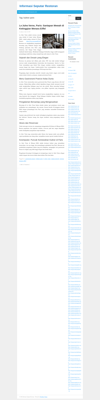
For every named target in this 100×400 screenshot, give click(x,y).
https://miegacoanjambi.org (74, 239)
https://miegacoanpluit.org (73, 219)
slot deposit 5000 (71, 70)
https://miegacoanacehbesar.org (74, 313)
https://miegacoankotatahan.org (74, 184)
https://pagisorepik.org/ (73, 119)
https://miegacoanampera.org (75, 187)
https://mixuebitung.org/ (73, 113)
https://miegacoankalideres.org (74, 211)
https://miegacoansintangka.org (74, 286)
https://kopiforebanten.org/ (73, 106)
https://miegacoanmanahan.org (74, 267)
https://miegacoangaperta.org (74, 256)
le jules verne (47, 159)
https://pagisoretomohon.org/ (74, 127)
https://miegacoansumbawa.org (74, 345)
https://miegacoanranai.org (73, 182)
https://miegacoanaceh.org (73, 180)
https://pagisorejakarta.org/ (73, 123)
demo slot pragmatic (72, 73)
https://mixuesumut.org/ (73, 159)
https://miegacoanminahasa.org (74, 243)
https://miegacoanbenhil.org (74, 199)
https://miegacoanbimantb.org (74, 299)
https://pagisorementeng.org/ (74, 126)
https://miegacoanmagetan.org (74, 308)
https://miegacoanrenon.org (74, 167)
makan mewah (55, 159)
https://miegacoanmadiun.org (74, 384)
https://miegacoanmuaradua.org (74, 227)
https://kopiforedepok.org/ (73, 150)
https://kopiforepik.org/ (73, 136)
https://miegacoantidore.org (74, 179)
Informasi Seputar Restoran (38, 6)
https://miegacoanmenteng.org (74, 216)
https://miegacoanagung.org (74, 177)
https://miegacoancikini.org (74, 200)
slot (69, 93)
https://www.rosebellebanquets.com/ (27, 12)
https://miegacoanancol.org (73, 377)
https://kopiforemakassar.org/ (74, 141)
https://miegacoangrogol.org (74, 209)
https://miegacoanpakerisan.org (74, 382)
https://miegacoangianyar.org (74, 244)
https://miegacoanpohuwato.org (74, 273)
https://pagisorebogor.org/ (73, 144)
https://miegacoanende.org (74, 175)
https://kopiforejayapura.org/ (74, 111)
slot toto (70, 76)
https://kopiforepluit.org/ (73, 137)
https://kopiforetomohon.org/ (74, 139)
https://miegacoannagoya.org (74, 248)
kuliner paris (39, 159)
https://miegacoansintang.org (74, 168)
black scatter (70, 87)
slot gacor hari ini (72, 90)
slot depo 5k (70, 79)
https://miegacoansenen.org (74, 190)
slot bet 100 (70, 82)
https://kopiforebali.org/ (73, 152)
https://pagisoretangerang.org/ (74, 145)
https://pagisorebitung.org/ (73, 129)
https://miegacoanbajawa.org (74, 288)
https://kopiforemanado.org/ (74, 155)
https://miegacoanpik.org (73, 217)
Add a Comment (24, 164)
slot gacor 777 (71, 84)
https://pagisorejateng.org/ (73, 132)
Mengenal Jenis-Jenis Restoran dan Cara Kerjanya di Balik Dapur (74, 27)
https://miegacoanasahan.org (74, 326)
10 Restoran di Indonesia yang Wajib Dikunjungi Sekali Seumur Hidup (74, 39)
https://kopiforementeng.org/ (74, 134)
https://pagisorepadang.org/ (74, 131)
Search (69, 15)
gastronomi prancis (30, 159)
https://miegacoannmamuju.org (74, 301)
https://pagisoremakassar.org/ (74, 121)
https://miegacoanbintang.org (74, 284)
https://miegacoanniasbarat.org (74, 306)
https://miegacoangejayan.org (75, 163)
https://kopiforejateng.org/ (73, 107)
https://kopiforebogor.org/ (73, 154)
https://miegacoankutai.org (73, 347)
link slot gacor (71, 99)
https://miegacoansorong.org (74, 241)
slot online (70, 96)
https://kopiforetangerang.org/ (74, 118)
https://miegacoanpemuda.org (74, 165)
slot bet (69, 67)
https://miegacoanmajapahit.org (74, 265)
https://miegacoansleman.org (74, 246)
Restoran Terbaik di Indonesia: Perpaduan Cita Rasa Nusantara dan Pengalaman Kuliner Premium (74, 51)
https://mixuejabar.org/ (73, 157)
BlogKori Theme (43, 397)
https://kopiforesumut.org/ (73, 109)
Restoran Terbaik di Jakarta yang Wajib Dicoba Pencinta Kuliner (74, 44)
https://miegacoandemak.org (74, 359)
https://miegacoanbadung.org (74, 310)
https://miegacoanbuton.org (74, 321)
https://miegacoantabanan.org (74, 311)
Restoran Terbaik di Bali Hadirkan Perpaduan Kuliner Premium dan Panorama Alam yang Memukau (74, 33)
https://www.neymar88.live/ (33, 41)
